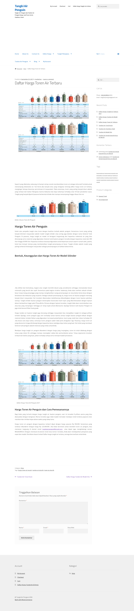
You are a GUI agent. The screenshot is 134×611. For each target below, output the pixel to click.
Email (45, 528)
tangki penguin (110, 180)
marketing (38, 79)
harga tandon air (100, 173)
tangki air (102, 177)
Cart (69, 6)
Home (17, 54)
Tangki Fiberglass (63, 54)
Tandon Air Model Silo (105, 132)
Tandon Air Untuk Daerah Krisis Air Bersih (109, 152)
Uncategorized (103, 200)
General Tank (103, 196)
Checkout (62, 6)
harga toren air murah (25, 470)
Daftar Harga (47, 54)
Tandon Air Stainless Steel (107, 129)
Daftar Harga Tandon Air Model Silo (78, 477)
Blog (35, 61)
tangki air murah (109, 177)
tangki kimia (104, 180)
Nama (21, 528)
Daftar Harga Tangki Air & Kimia (82, 6)
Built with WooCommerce (23, 600)
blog (25, 69)
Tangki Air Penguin (21, 8)
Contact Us (35, 54)
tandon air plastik (37, 470)
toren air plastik (49, 470)
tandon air (109, 175)
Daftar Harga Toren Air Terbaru (108, 122)
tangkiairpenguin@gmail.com (52, 429)
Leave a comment (48, 79)
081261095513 (105, 95)
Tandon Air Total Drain (24, 477)
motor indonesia (104, 157)
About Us (25, 54)
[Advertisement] (67, 35)
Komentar (23, 501)
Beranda (19, 69)
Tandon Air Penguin (21, 61)
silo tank (105, 175)
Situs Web (71, 528)
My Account (53, 6)
